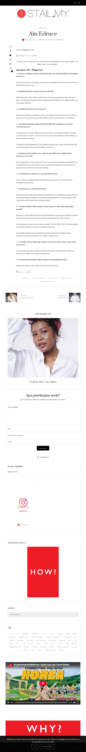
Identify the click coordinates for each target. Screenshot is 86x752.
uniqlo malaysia (50, 650)
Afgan (35, 136)
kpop (69, 640)
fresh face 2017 (53, 278)
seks (67, 643)
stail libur (43, 647)
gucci (75, 637)
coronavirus (34, 634)
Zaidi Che (32, 40)
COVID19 (52, 634)
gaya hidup (67, 637)
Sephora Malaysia (15, 647)
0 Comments (41, 40)
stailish (34, 647)
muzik (45, 643)
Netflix (52, 643)
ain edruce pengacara (38, 278)
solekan (26, 647)
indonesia (21, 640)
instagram (30, 640)
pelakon (60, 643)
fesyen (68, 634)
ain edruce (25, 278)
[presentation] (12, 346)
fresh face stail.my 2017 (47, 281)
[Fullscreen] (78, 702)
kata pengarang (41, 640)
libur (11, 643)
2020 (17, 634)
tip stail (74, 647)
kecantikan (52, 640)
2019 (12, 634)
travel (25, 650)
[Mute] (74, 702)
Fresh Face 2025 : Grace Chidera (43, 382)
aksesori (24, 634)
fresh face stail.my (67, 278)
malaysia (31, 643)
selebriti (74, 643)
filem (74, 634)
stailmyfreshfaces (63, 647)
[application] (43, 683)
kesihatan (62, 640)
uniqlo (40, 650)
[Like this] (10, 72)
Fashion (60, 634)
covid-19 (44, 634)
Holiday (12, 640)
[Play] (8, 702)
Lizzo (23, 643)
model (39, 643)
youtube (60, 650)
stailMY (52, 647)
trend (32, 650)
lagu (75, 640)
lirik (17, 643)
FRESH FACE (43, 28)
